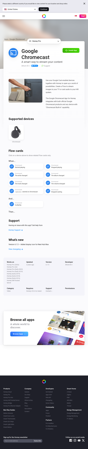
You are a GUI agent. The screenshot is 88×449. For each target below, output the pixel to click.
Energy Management (73, 413)
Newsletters (28, 408)
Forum (48, 413)
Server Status (50, 403)
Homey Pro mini (8, 397)
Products (6, 389)
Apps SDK (49, 394)
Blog (26, 403)
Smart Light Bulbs (8, 424)
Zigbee (69, 394)
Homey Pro (6, 394)
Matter (69, 403)
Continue (43, 9)
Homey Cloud (7, 392)
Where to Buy (29, 400)
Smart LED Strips (8, 421)
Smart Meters (7, 427)
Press (26, 406)
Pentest (48, 416)
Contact (27, 411)
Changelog (49, 400)
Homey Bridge (7, 403)
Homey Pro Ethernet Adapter (11, 406)
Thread (69, 406)
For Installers (50, 423)
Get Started (49, 392)
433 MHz (69, 400)
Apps (6, 39)
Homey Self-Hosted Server (11, 400)
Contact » (49, 291)
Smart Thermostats (9, 419)
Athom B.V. (69, 265)
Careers (27, 392)
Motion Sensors (8, 413)
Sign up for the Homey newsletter (15, 437)
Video (9, 291)
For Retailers (49, 429)
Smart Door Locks (8, 416)
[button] (20, 9)
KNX (68, 397)
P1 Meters (70, 419)
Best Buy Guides (9, 410)
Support (27, 397)
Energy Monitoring (72, 416)
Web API (48, 397)
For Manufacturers (51, 426)
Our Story (27, 394)
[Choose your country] (76, 16)
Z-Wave (69, 392)
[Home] (44, 16)
